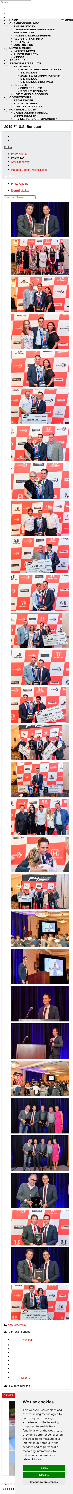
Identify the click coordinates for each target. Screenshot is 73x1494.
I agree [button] (44, 1467)
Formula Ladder (22, 109)
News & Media (20, 47)
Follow (8, 147)
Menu (68, 20)
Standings (22, 66)
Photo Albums (19, 183)
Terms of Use (10, 1484)
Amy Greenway (20, 162)
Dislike (25, 1386)
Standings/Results (25, 63)
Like (12, 1386)
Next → (25, 1378)
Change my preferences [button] (44, 1481)
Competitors (20, 97)
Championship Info (24, 23)
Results (20, 84)
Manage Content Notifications (29, 170)
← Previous (26, 1340)
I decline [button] (44, 1474)
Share (12, 176)
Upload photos (20, 190)
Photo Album (19, 154)
